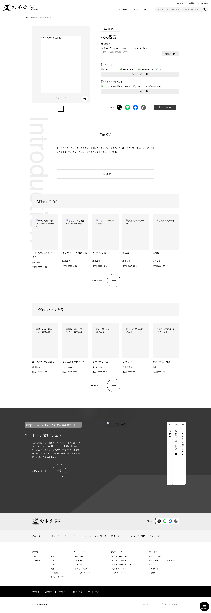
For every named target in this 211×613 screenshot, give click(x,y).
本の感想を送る (167, 107)
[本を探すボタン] (204, 9)
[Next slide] (66, 98)
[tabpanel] (87, 453)
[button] (61, 109)
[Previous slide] (56, 98)
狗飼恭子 (105, 44)
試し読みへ (112, 29)
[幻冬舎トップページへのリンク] (20, 9)
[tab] (170, 453)
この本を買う (107, 174)
